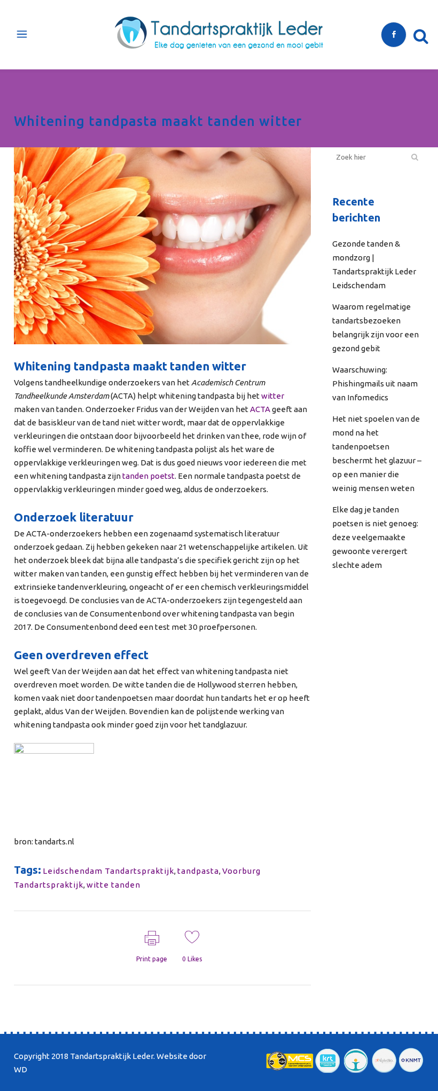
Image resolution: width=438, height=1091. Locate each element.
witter (272, 395)
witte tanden (113, 884)
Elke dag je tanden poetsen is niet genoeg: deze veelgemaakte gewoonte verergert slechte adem (375, 537)
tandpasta (198, 870)
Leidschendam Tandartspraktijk (108, 870)
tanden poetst (148, 475)
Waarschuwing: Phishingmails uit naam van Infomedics (375, 383)
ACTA (260, 409)
